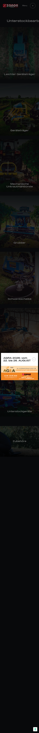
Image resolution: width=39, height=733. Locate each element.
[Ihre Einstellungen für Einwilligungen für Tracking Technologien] (35, 729)
